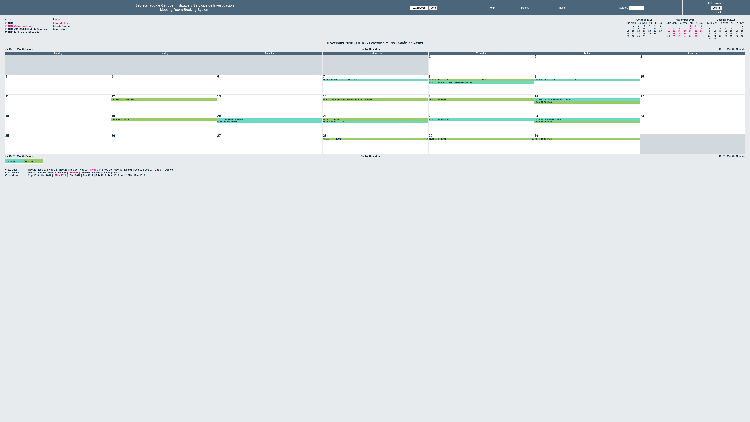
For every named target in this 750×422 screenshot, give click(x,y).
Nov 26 (73, 169)
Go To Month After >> (732, 49)
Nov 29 (108, 169)
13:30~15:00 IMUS (543, 102)
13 (660, 28)
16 (639, 31)
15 (633, 31)
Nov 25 (63, 169)
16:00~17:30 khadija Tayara (336, 122)
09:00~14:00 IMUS (437, 99)
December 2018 (726, 19)
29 (633, 36)
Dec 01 (128, 169)
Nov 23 (42, 169)
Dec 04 (159, 169)
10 (644, 28)
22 (633, 33)
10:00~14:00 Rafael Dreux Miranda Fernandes (556, 80)
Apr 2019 (126, 175)
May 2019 (139, 175)
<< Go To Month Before (19, 49)
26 (655, 33)
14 (628, 31)
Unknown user (716, 3)
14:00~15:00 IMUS (543, 122)
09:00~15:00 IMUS (543, 139)
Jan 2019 (88, 175)
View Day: (11, 169)
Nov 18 (62, 172)
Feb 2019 (100, 175)
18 (649, 31)
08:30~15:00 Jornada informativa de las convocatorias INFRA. (458, 80)
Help (492, 7)
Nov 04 (42, 172)
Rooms (525, 7)
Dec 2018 (75, 175)
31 (644, 36)
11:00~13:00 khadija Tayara (230, 119)
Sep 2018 (33, 175)
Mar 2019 (113, 175)
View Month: (12, 175)
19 (655, 31)
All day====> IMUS (332, 139)
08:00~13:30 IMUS (437, 139)
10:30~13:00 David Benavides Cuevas (553, 99)
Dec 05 (169, 169)
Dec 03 (149, 169)
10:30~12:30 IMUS (331, 119)
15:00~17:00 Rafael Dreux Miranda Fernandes (450, 82)
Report (562, 7)
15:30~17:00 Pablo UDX (123, 99)
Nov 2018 (60, 175)
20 (660, 31)
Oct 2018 (46, 175)
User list (716, 12)
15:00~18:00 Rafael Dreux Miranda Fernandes (345, 80)
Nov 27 (84, 169)
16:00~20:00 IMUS (120, 119)
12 (655, 28)
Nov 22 (32, 169)
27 (660, 33)
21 (628, 33)
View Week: (12, 172)
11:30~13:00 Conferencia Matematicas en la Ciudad (347, 99)
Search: (623, 7)
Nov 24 (53, 169)
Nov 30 (118, 169)
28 (628, 36)
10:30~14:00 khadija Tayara (548, 119)
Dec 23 (116, 172)
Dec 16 (106, 172)
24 (644, 33)
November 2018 (685, 19)
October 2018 (644, 19)
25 (649, 33)
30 (639, 36)
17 (644, 31)
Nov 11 (52, 172)
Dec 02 (138, 169)
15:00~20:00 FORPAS (227, 122)
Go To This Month (371, 49)
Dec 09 (96, 172)
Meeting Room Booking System (184, 10)
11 (650, 28)
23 (639, 33)
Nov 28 (96, 169)
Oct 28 (32, 172)
